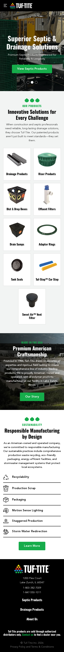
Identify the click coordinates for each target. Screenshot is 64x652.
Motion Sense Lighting (27, 510)
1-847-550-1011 (32, 592)
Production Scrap (24, 488)
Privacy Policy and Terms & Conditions (32, 647)
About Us (32, 619)
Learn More (32, 546)
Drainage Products (32, 609)
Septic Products (32, 600)
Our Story (32, 396)
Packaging (19, 499)
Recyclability (20, 477)
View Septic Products (32, 69)
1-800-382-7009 (32, 588)
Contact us (27, 634)
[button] (28, 82)
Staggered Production (27, 521)
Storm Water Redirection (29, 531)
